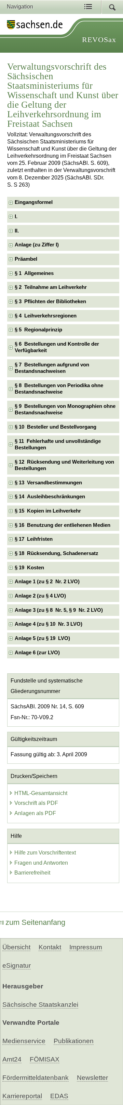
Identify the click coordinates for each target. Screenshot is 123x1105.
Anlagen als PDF (35, 813)
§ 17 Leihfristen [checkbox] (34, 539)
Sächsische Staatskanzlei (40, 1004)
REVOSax (99, 39)
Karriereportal (22, 1096)
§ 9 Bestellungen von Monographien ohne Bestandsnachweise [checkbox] (65, 409)
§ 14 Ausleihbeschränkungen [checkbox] (50, 496)
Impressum (85, 947)
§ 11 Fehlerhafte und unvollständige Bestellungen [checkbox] (58, 444)
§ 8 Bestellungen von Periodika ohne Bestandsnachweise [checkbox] (59, 389)
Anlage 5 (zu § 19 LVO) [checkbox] (42, 638)
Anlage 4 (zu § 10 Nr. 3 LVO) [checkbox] (48, 624)
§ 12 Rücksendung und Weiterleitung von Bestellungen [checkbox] (64, 465)
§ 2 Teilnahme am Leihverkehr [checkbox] (51, 287)
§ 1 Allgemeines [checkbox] (34, 273)
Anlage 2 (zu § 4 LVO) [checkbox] (40, 596)
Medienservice (23, 1040)
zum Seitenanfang (35, 922)
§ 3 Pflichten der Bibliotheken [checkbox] (50, 301)
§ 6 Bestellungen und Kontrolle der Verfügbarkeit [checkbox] (57, 347)
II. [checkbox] (17, 231)
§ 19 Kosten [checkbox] (29, 567)
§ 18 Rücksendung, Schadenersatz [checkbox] (56, 553)
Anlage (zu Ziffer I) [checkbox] (37, 244)
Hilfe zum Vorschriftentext (45, 853)
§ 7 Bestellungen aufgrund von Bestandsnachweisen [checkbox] (52, 368)
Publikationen (74, 1040)
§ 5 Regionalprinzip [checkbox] (38, 329)
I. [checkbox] (16, 216)
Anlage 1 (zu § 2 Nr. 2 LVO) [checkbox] (47, 581)
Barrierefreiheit (32, 873)
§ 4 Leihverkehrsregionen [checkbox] (46, 315)
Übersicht (16, 947)
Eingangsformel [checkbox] (34, 202)
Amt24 (12, 1059)
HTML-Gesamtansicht (40, 793)
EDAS (59, 1096)
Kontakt (50, 947)
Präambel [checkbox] (26, 259)
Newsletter (92, 1077)
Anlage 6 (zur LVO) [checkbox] (37, 652)
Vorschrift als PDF (36, 803)
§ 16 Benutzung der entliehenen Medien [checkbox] (62, 525)
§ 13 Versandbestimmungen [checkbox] (48, 482)
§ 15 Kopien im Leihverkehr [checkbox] (48, 511)
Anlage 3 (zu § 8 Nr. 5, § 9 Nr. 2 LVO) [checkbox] (59, 610)
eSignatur (16, 965)
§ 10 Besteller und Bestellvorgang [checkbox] (55, 427)
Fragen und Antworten (41, 863)
